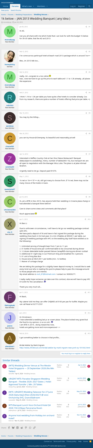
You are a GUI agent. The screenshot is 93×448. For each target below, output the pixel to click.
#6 (89, 133)
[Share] (86, 26)
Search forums (16, 10)
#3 (89, 72)
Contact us (48, 441)
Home (5, 6)
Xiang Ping (12, 387)
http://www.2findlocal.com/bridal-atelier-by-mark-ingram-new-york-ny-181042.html (54, 347)
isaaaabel (12, 400)
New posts (5, 10)
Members (41, 6)
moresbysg (7, 22)
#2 (89, 51)
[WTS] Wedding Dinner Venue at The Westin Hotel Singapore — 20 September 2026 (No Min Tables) (31, 368)
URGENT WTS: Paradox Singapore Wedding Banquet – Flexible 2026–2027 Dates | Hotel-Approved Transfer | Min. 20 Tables (30, 381)
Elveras (11, 421)
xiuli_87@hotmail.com (46, 274)
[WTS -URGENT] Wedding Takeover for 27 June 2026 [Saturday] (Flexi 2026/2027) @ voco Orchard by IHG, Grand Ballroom (31, 395)
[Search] (89, 6)
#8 (89, 176)
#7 (89, 154)
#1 (89, 27)
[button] (33, 6)
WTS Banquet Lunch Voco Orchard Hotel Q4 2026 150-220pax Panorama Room (30, 406)
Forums (15, 6)
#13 (89, 333)
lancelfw (11, 374)
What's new (27, 6)
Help (79, 441)
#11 (89, 292)
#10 (89, 219)
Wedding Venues (29, 374)
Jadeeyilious (13, 410)
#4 (89, 93)
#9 (89, 197)
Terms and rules (59, 441)
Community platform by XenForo (46, 446)
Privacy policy (71, 441)
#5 (89, 113)
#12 (89, 313)
